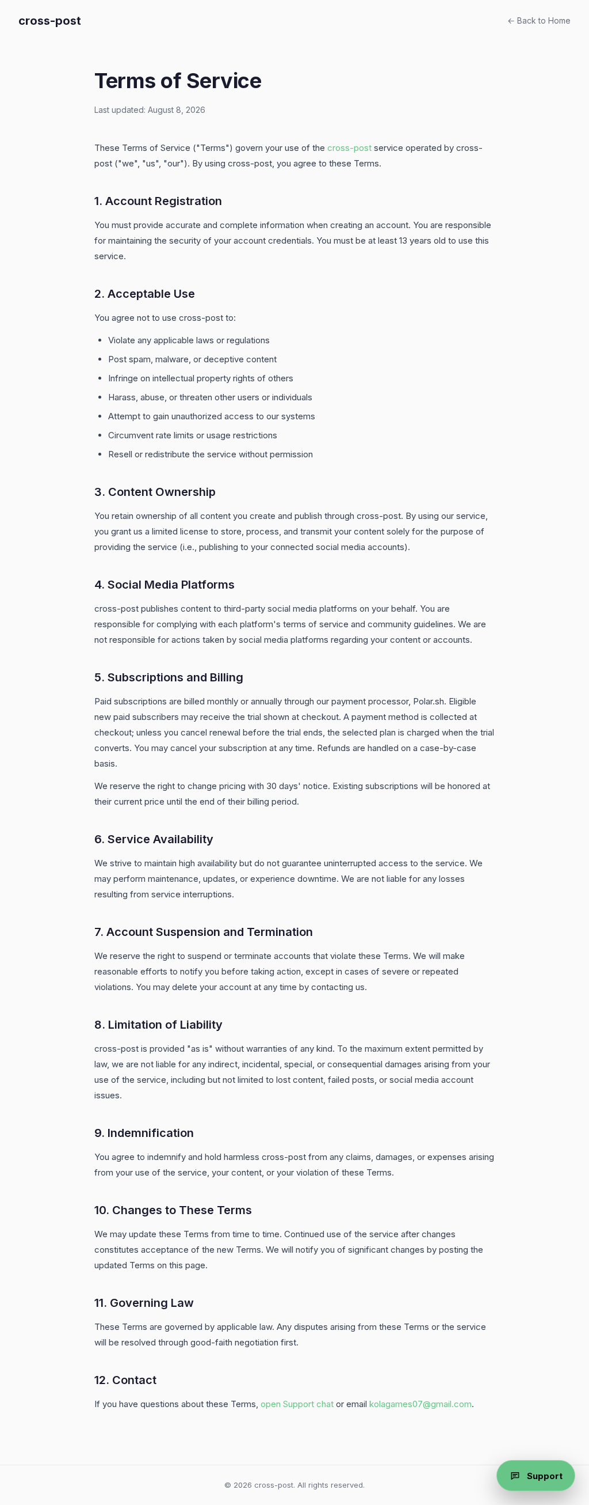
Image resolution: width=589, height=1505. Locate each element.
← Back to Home (539, 20)
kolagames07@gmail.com (420, 1403)
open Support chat (297, 1403)
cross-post (49, 21)
